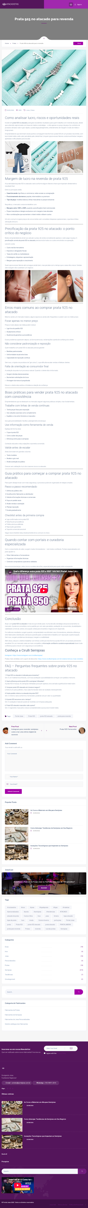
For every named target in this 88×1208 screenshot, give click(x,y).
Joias (28, 110)
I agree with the (56, 1053)
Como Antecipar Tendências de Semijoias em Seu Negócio (51, 828)
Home (7, 43)
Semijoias (64, 929)
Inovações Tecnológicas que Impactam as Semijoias (49, 846)
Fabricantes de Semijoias (13, 1015)
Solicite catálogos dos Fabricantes (16, 1024)
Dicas (7, 947)
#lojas (55, 907)
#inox (23, 907)
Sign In (79, 4)
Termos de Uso (62, 1205)
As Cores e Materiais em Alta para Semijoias (46, 810)
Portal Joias (19, 716)
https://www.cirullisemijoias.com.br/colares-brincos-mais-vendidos (60, 659)
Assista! (44, 888)
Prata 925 (31, 716)
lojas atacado (68, 916)
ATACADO (63, 912)
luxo (22, 920)
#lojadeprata (43, 907)
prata (9, 924)
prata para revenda (64, 716)
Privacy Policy (61, 1053)
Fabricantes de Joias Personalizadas (17, 1019)
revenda (38, 929)
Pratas (14, 43)
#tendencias (50, 912)
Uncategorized (10, 979)
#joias (32, 907)
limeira (56, 916)
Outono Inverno (44, 920)
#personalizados (13, 912)
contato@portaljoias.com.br (21, 1083)
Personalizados (10, 961)
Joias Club (52, 1205)
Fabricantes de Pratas (12, 1010)
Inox (39, 916)
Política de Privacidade (76, 1205)
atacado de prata (13, 916)
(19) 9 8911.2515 (50, 1083)
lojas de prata (11, 920)
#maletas (66, 907)
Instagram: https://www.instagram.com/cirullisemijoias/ (24, 655)
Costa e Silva (28, 916)
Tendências (9, 974)
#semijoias (37, 912)
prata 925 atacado (46, 716)
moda (31, 920)
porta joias (57, 920)
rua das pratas (50, 929)
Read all (4, 1154)
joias (47, 916)
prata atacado (50, 924)
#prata (26, 912)
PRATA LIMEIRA (65, 924)
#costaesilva (11, 907)
